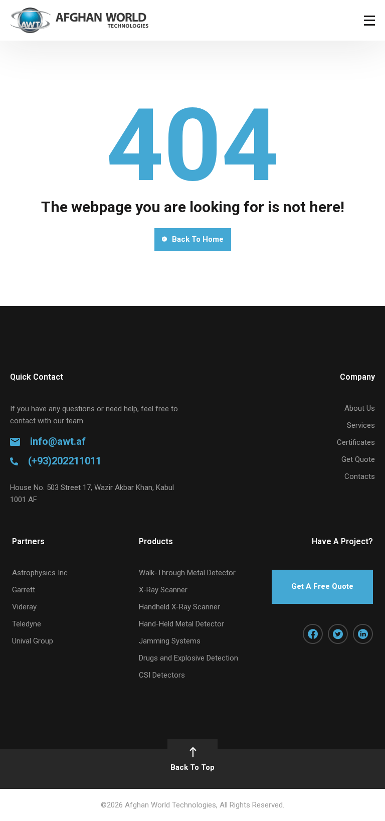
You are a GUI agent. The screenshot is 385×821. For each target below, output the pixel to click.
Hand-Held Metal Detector (181, 623)
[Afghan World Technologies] (79, 20)
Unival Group (32, 640)
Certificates (356, 442)
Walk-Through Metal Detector (187, 572)
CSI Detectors (162, 675)
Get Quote (358, 459)
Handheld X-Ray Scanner (179, 606)
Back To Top (192, 767)
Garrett (23, 589)
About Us (359, 408)
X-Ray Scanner (163, 589)
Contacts (359, 476)
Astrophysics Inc (40, 572)
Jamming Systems (170, 640)
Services (361, 425)
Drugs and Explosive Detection (188, 658)
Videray (24, 606)
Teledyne (26, 623)
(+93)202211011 (64, 461)
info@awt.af (58, 441)
